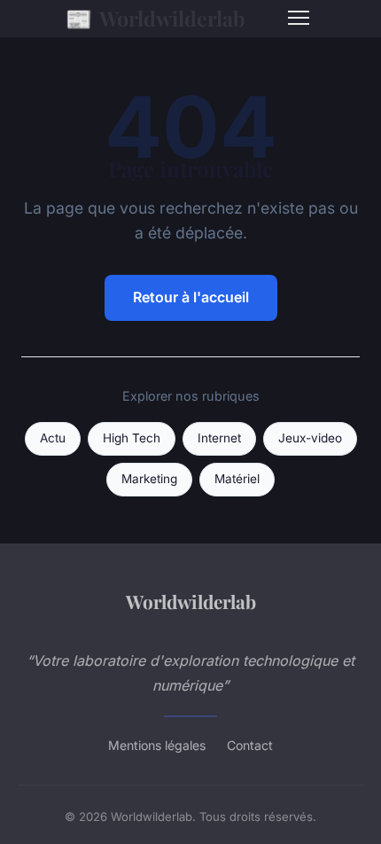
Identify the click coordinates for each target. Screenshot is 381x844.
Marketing (149, 479)
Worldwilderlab (155, 18)
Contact (250, 745)
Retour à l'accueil (191, 297)
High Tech (131, 438)
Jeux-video (310, 438)
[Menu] (298, 18)
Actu (53, 438)
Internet (219, 438)
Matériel (237, 479)
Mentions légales (157, 745)
